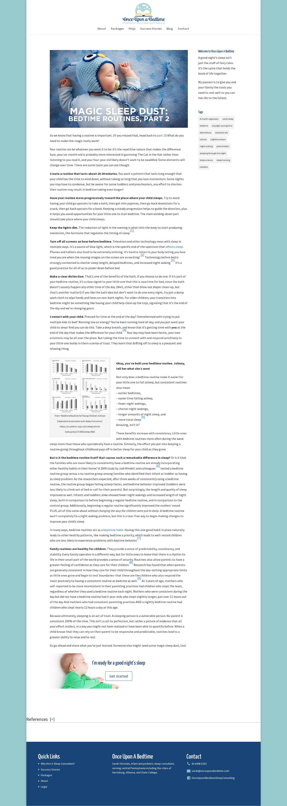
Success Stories (151, 28)
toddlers (204, 166)
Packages (117, 28)
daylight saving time (222, 125)
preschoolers (223, 146)
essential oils (221, 132)
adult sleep (227, 118)
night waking (206, 146)
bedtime (204, 125)
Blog (170, 28)
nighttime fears (218, 139)
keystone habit (113, 530)
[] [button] (52, 719)
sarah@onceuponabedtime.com (210, 771)
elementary (205, 132)
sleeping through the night (213, 153)
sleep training (223, 160)
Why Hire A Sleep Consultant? (58, 763)
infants (203, 139)
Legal (44, 786)
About (101, 28)
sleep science (206, 160)
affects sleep (174, 247)
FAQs (132, 28)
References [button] (37, 719)
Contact (183, 28)
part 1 (161, 135)
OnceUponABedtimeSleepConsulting (213, 778)
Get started (118, 676)
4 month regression (209, 118)
